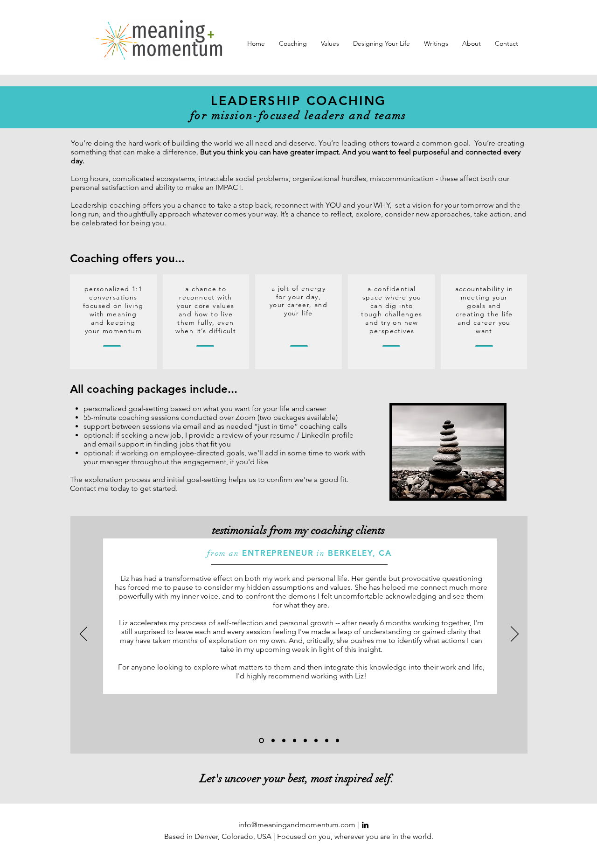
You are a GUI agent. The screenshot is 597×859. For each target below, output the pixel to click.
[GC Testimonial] (283, 740)
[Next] (515, 634)
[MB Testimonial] (273, 740)
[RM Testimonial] (316, 740)
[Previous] (84, 634)
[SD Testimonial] (337, 740)
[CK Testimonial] (294, 740)
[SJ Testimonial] (326, 740)
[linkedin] (365, 825)
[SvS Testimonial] (305, 740)
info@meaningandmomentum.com (296, 824)
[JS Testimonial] (261, 740)
